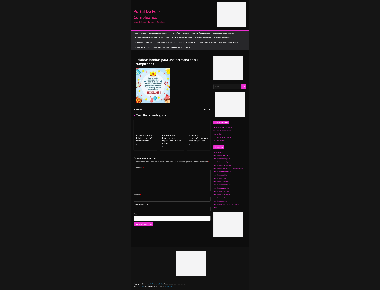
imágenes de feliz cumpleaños (223, 127)
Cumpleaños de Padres (143, 43)
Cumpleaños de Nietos (222, 38)
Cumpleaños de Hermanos (182, 38)
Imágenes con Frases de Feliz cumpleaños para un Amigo (145, 138)
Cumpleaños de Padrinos (165, 43)
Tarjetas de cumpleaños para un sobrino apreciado (198, 138)
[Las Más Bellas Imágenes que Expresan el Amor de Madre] (172, 121)
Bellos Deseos (140, 33)
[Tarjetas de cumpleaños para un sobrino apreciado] (198, 121)
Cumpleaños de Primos (207, 43)
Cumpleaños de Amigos (201, 33)
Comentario (139, 168)
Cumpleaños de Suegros (221, 198)
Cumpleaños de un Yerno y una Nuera (167, 47)
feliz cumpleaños (219, 140)
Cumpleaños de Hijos (203, 38)
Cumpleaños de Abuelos (158, 33)
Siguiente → (206, 109)
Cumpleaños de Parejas (187, 43)
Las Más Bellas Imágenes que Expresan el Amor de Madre (171, 139)
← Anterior (138, 109)
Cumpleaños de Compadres (223, 33)
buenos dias (217, 134)
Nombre (137, 195)
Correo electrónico (141, 204)
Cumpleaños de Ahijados (180, 33)
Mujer (187, 47)
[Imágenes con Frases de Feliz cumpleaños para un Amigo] (145, 121)
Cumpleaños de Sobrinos (228, 43)
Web (135, 214)
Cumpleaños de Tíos (142, 47)
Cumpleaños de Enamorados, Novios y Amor (152, 38)
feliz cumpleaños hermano (222, 137)
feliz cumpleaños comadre (222, 131)
